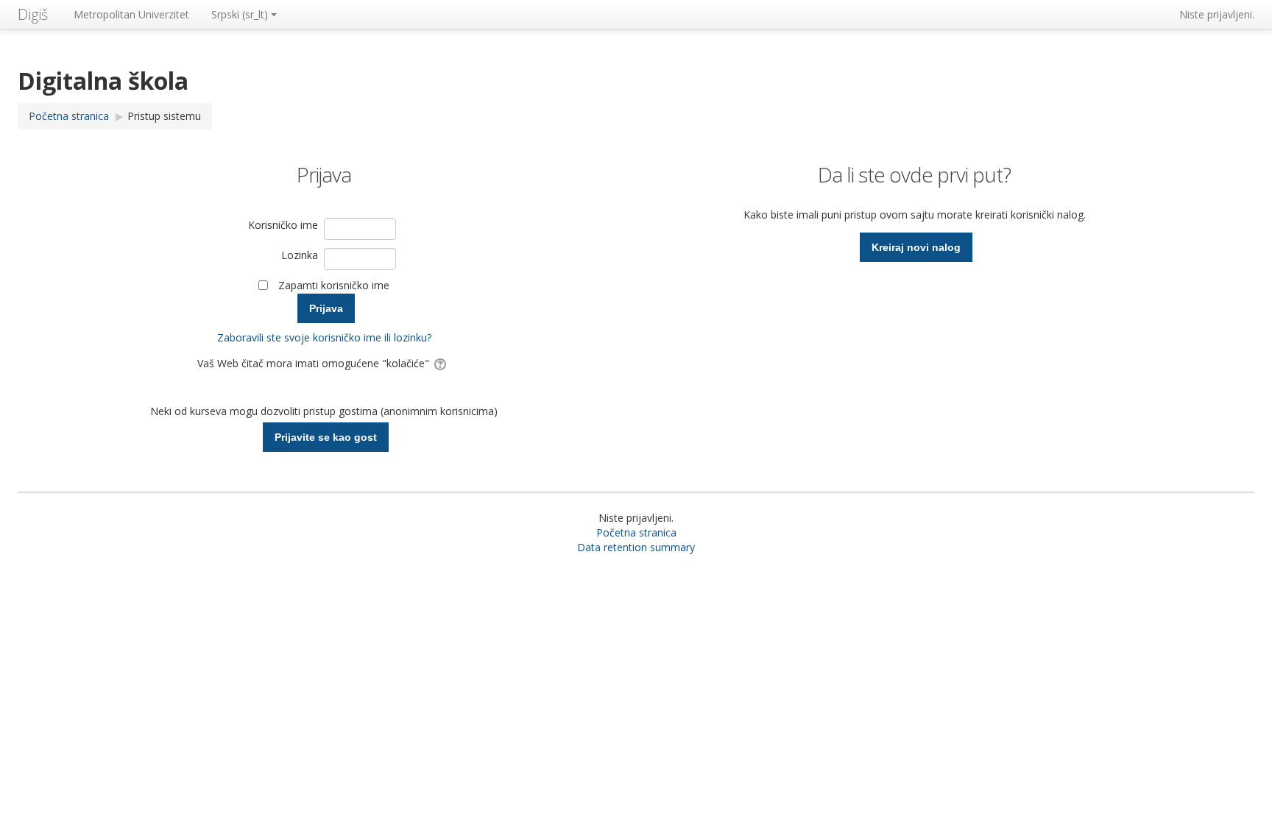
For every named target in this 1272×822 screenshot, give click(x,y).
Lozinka (299, 255)
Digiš (33, 14)
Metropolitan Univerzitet (131, 14)
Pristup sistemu (164, 116)
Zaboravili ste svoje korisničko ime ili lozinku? (324, 337)
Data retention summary (636, 547)
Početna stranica (636, 532)
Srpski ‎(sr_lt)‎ (239, 14)
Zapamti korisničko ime (333, 285)
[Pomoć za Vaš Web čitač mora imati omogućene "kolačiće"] (441, 363)
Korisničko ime (283, 225)
